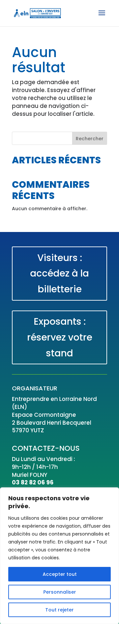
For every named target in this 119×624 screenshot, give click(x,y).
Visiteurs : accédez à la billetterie (59, 273)
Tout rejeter (59, 610)
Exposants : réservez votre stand (59, 337)
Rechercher (89, 138)
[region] (59, 555)
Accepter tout (60, 574)
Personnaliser (59, 592)
